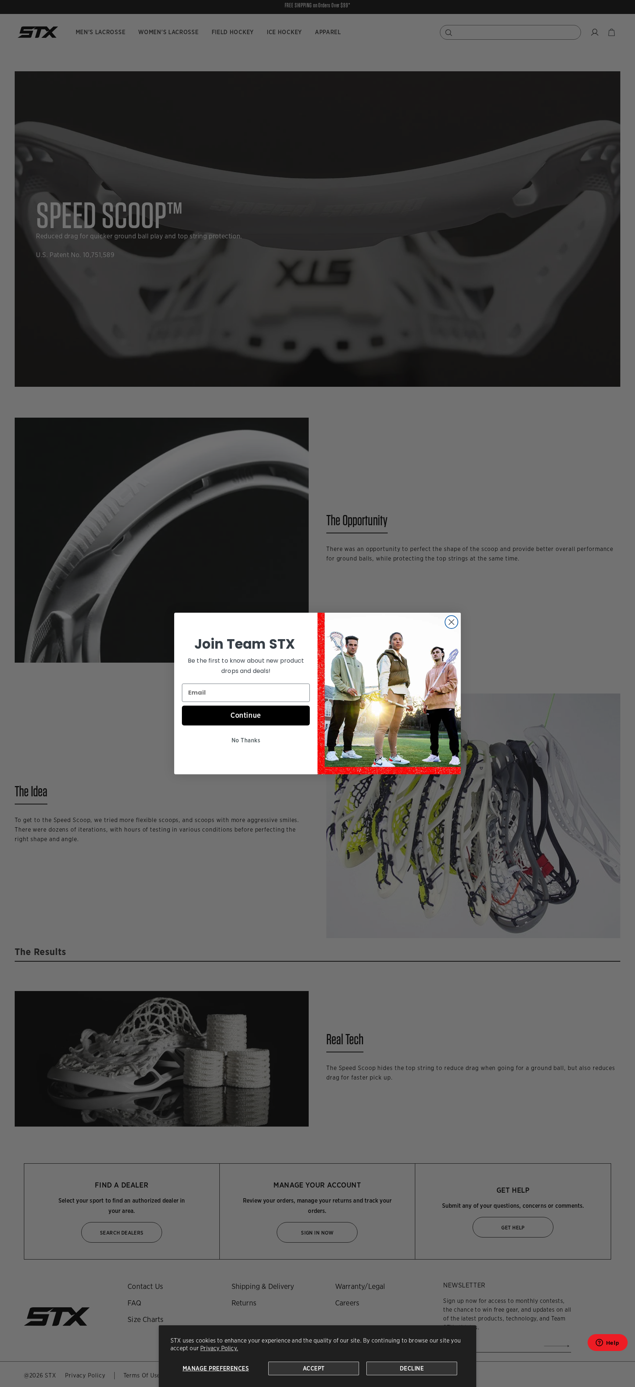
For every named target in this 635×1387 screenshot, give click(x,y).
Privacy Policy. (219, 1348)
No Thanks (246, 740)
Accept (314, 1368)
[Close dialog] (451, 622)
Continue (245, 715)
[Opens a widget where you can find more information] (607, 1345)
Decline (412, 1368)
